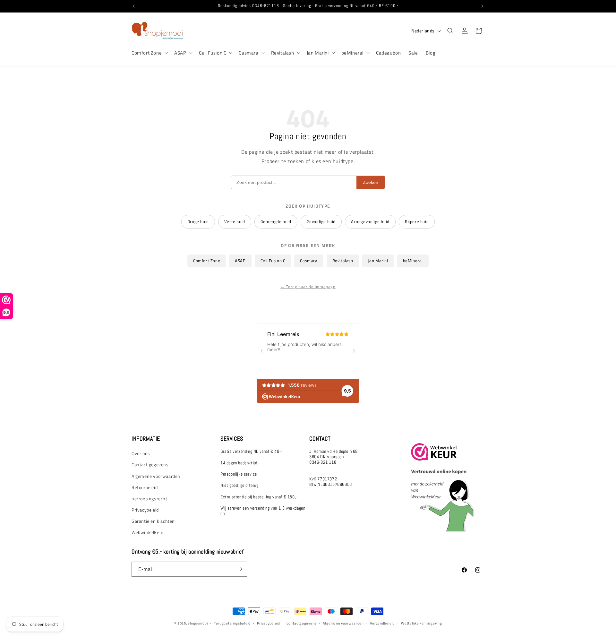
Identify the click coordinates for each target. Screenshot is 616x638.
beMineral (352, 53)
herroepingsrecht (149, 498)
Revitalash (282, 53)
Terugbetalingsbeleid (232, 623)
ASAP (180, 53)
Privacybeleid (145, 509)
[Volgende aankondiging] (482, 6)
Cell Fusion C (213, 53)
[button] (149, 53)
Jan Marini (318, 53)
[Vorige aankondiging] (134, 6)
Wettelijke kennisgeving (421, 623)
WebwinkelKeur (148, 532)
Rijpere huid (417, 221)
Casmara (248, 53)
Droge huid (198, 221)
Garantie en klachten (153, 521)
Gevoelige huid (321, 221)
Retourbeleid (145, 487)
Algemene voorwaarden (156, 476)
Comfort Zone (147, 53)
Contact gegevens (150, 464)
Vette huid (234, 221)
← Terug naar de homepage (307, 286)
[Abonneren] (240, 569)
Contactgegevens (302, 623)
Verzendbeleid (382, 623)
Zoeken (370, 182)
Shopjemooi (198, 623)
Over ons (141, 453)
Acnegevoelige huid (370, 221)
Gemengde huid (276, 221)
